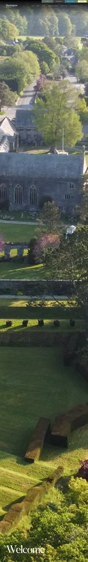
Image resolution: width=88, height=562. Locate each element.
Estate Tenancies (74, 5)
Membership (59, 1)
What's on (64, 5)
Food (43, 5)
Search (82, 1)
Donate (47, 1)
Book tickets (70, 1)
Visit (32, 5)
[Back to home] (11, 5)
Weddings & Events (53, 5)
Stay (38, 5)
